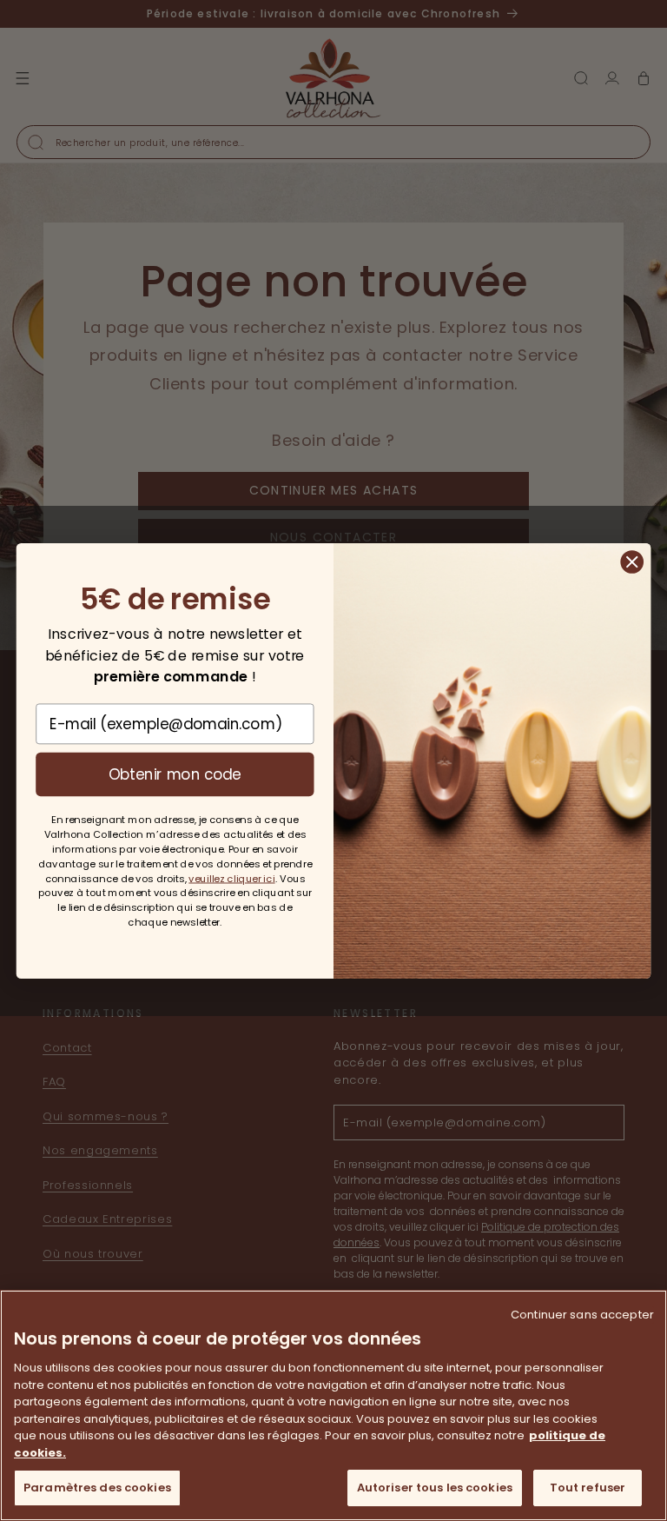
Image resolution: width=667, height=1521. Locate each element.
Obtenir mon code (175, 773)
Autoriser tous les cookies (434, 1487)
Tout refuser (588, 1487)
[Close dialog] (632, 561)
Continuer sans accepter (582, 1314)
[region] (333, 1405)
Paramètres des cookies (97, 1487)
